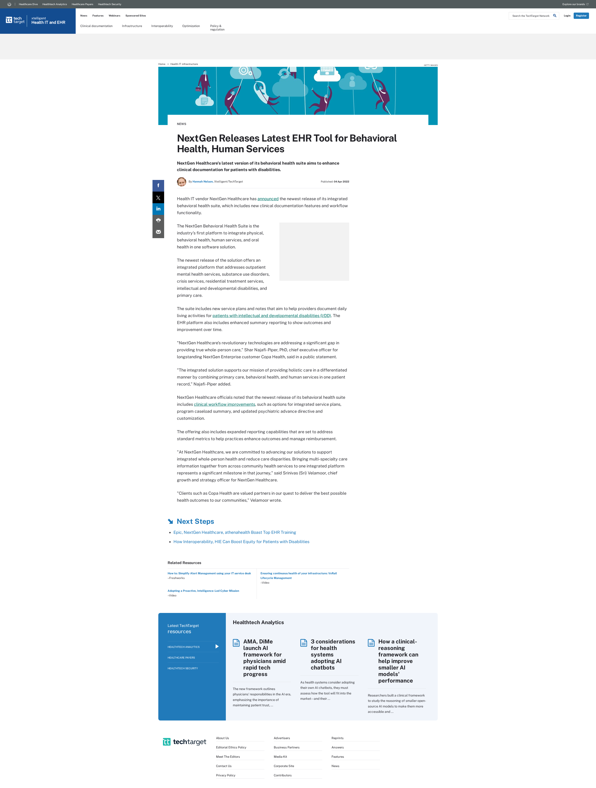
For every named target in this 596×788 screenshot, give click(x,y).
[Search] (555, 16)
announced (268, 198)
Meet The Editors (228, 756)
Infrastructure (132, 26)
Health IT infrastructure (184, 64)
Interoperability (162, 26)
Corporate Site (284, 766)
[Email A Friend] (158, 232)
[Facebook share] (158, 186)
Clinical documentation (96, 26)
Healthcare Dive (28, 4)
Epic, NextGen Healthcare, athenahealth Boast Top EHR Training (234, 532)
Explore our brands (573, 4)
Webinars (114, 15)
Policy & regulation (217, 27)
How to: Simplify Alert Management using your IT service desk (209, 573)
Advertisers (282, 738)
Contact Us (224, 766)
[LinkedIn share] (158, 209)
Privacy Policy (225, 775)
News (83, 15)
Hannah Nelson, (203, 181)
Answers (338, 747)
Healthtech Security (109, 4)
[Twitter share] (158, 197)
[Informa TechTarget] (9, 4)
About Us (222, 738)
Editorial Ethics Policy (231, 747)
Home (161, 64)
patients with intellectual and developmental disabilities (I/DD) (272, 315)
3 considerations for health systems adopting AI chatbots (333, 654)
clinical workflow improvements (224, 404)
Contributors (283, 775)
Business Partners (287, 747)
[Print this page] (158, 221)
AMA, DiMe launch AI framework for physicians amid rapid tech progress (264, 657)
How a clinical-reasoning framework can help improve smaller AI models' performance (398, 661)
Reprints (338, 738)
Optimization (191, 26)
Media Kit (280, 756)
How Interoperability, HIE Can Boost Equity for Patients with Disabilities (241, 541)
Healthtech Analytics (54, 4)
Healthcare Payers (82, 4)
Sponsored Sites (135, 15)
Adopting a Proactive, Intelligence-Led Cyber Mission (203, 590)
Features (98, 15)
